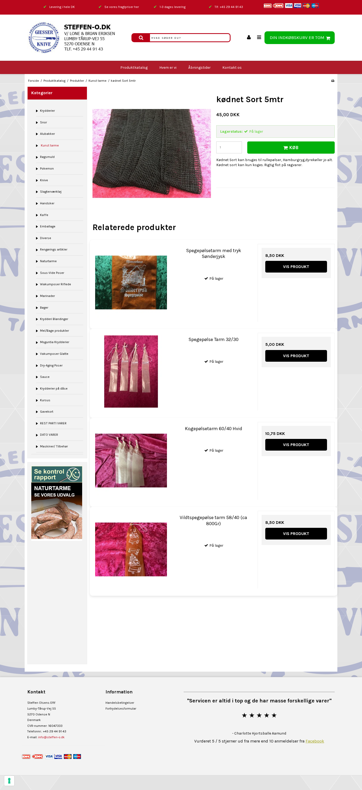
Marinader (47, 296)
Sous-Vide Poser (52, 273)
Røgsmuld (47, 157)
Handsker (47, 203)
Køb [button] (293, 147)
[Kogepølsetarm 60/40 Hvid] (131, 461)
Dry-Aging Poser (51, 365)
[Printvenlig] (333, 81)
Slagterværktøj (50, 191)
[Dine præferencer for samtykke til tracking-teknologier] (9, 781)
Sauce (45, 377)
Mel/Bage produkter (54, 331)
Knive (44, 180)
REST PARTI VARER (53, 423)
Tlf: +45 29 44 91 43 (229, 7)
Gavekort (46, 411)
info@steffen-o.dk (51, 737)
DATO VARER (49, 435)
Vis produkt (296, 266)
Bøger (44, 307)
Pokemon (47, 168)
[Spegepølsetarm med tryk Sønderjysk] (131, 282)
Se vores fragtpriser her (121, 7)
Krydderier (47, 111)
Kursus (45, 400)
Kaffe (44, 215)
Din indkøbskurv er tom (297, 37)
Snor (43, 122)
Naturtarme (48, 261)
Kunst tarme (49, 145)
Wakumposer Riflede (55, 284)
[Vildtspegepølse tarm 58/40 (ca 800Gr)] (131, 549)
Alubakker (47, 134)
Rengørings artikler (53, 249)
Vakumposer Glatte (54, 354)
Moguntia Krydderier (54, 342)
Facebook (315, 741)
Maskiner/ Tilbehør (54, 446)
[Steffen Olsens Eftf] (76, 37)
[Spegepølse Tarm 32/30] (131, 371)
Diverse (45, 238)
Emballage (47, 226)
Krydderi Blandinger (54, 319)
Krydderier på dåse (54, 388)
